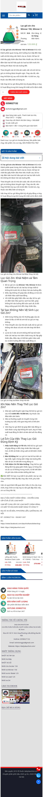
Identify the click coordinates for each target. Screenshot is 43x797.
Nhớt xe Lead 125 (8, 677)
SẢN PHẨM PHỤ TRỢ (30, 143)
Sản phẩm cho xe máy (13, 143)
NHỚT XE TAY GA (8, 655)
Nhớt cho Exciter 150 (10, 666)
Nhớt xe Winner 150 (9, 670)
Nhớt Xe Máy (7, 659)
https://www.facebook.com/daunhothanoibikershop (20, 523)
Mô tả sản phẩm (9, 151)
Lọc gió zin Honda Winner (19, 140)
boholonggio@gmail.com (16, 109)
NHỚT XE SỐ (6, 662)
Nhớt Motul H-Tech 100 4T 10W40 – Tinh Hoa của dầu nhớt (16, 558)
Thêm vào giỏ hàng (18, 92)
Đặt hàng (8, 98)
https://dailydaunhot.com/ (15, 527)
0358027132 (12, 103)
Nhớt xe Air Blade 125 (10, 673)
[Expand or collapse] (39, 158)
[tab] (9, 151)
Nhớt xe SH (6, 680)
